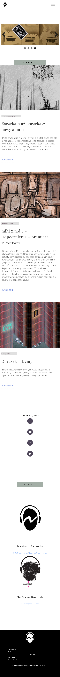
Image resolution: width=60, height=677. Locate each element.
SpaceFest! (12, 660)
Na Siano (11, 657)
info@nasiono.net (20, 553)
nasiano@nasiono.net (30, 604)
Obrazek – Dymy (16, 361)
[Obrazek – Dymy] (30, 325)
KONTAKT (30, 484)
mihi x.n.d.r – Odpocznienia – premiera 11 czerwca (24, 236)
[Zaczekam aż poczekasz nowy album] (30, 87)
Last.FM (32, 654)
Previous (5, 35)
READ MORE (7, 159)
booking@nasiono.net (38, 553)
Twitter (11, 652)
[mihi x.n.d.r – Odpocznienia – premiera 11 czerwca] (30, 195)
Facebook (12, 649)
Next (55, 35)
